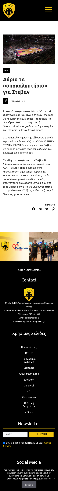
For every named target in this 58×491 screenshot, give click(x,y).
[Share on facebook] (33, 209)
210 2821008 (34, 314)
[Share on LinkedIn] (40, 209)
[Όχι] (54, 478)
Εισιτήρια (29, 367)
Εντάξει (29, 484)
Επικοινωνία (29, 397)
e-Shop (29, 412)
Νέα (29, 391)
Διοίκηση (29, 379)
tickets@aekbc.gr (37, 321)
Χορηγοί (29, 385)
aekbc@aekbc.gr (32, 318)
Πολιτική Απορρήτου (29, 405)
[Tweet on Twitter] (46, 209)
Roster (29, 353)
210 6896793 (48, 310)
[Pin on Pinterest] (53, 209)
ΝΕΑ (6, 70)
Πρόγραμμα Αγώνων (29, 360)
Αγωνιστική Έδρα (29, 373)
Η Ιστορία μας (29, 347)
